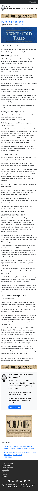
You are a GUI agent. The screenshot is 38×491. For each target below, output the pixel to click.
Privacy (4, 476)
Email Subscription (7, 468)
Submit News (6, 465)
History (24, 24)
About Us (5, 472)
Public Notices (8, 457)
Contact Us (5, 470)
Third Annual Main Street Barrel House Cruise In (18, 446)
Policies (4, 474)
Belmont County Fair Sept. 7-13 (13, 455)
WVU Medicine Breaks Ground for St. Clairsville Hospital (20, 453)
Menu (31, 2)
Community (19, 24)
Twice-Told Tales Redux (12, 22)
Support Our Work (15, 407)
